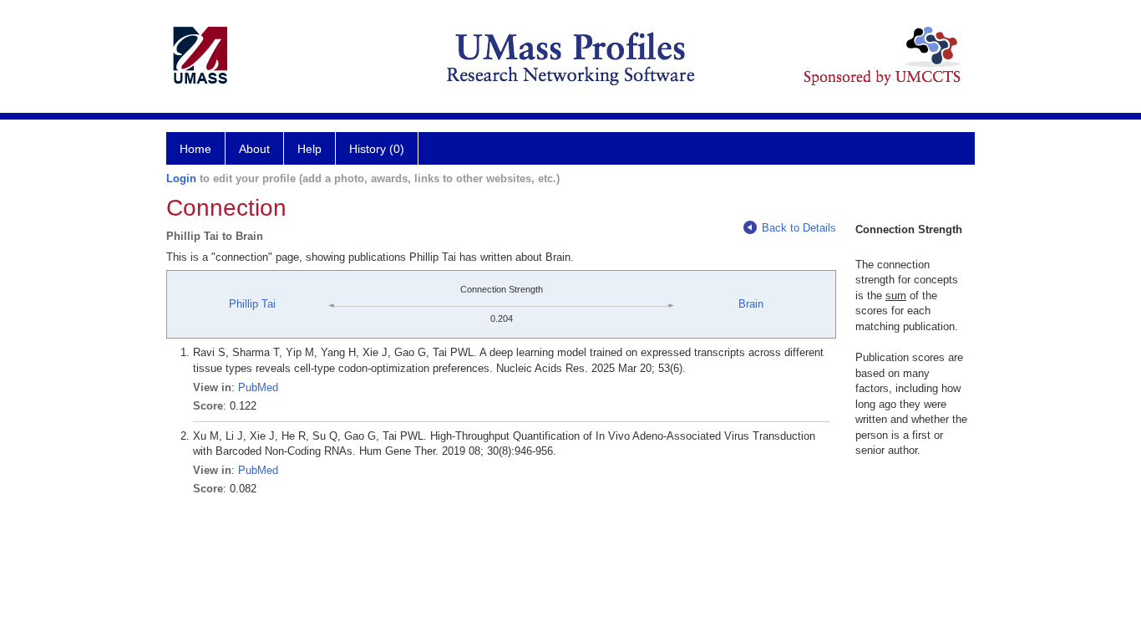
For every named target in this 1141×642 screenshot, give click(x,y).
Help (309, 148)
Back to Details (799, 228)
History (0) (376, 148)
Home (195, 148)
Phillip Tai (252, 304)
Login (181, 178)
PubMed (258, 387)
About (254, 148)
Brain (750, 304)
